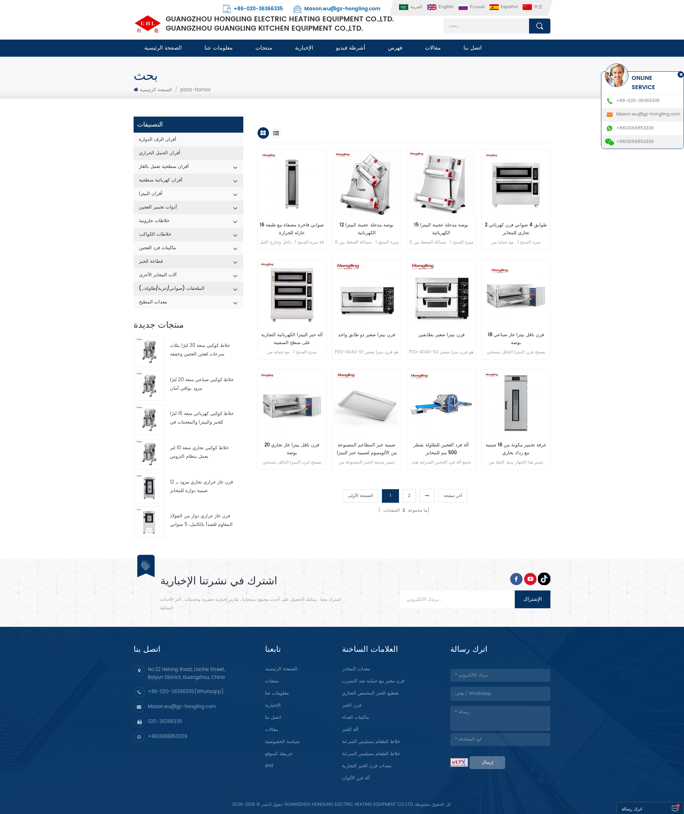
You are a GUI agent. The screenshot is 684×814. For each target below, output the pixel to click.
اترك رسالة (632, 809)
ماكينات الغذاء (355, 717)
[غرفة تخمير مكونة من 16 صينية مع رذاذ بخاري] (515, 403)
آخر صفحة (453, 495)
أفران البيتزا (150, 194)
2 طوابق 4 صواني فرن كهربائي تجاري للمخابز (516, 229)
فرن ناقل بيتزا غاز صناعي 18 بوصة (516, 339)
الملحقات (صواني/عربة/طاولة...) (171, 288)
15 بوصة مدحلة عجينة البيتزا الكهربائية (441, 229)
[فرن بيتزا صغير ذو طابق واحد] (366, 293)
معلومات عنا (218, 47)
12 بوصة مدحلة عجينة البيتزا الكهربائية (367, 229)
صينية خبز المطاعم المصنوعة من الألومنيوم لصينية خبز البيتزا (367, 449)
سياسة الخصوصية (282, 742)
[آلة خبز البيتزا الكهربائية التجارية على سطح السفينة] (292, 293)
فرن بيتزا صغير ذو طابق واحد (366, 335)
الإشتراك (532, 599)
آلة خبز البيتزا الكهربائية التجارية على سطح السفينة (292, 339)
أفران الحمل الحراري (159, 153)
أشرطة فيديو (350, 47)
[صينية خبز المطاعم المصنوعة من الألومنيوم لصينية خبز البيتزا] (366, 403)
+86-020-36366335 (258, 9)
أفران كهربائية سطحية (160, 180)
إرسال (487, 762)
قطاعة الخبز (151, 261)
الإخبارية (304, 47)
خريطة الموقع (278, 754)
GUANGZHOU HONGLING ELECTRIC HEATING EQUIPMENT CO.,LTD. (280, 24)
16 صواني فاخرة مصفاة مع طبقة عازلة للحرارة (292, 229)
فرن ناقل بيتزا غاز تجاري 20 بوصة (291, 449)
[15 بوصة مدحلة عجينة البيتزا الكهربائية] (441, 183)
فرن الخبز (351, 705)
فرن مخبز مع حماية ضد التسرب (373, 681)
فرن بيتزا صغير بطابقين (441, 335)
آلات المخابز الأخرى (158, 275)
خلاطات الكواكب (155, 234)
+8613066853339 (167, 737)
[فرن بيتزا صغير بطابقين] (441, 293)
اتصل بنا (472, 47)
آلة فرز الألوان (356, 778)
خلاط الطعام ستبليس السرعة (371, 742)
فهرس (395, 47)
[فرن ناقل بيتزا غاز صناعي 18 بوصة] (515, 293)
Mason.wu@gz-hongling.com (342, 9)
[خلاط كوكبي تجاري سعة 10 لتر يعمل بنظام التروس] (149, 454)
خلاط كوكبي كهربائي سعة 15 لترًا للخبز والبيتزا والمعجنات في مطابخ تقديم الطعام (202, 418)
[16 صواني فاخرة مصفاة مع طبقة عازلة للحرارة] (292, 183)
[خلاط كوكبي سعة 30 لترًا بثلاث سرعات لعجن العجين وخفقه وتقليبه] (149, 351)
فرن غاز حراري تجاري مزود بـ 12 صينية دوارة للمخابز (201, 486)
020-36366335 (165, 722)
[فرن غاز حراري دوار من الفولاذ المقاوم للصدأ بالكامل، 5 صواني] (149, 522)
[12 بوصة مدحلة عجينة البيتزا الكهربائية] (366, 183)
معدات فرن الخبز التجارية (367, 766)
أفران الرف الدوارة (157, 139)
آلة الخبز (350, 729)
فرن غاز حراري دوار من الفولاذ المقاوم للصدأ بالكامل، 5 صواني (201, 520)
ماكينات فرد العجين (157, 248)
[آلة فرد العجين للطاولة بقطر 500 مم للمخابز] (441, 403)
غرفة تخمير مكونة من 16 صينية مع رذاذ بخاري (516, 449)
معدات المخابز (356, 669)
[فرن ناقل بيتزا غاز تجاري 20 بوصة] (292, 403)
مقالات (433, 47)
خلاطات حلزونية (154, 221)
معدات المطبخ (153, 302)
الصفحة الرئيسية (163, 47)
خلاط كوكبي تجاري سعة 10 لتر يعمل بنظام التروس (199, 452)
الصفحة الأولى (360, 495)
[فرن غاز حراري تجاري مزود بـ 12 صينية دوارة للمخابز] (149, 488)
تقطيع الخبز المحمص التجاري (370, 693)
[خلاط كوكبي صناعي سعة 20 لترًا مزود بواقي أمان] (149, 385)
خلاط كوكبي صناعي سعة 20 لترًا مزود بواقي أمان (202, 384)
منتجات (263, 47)
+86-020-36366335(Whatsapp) (186, 692)
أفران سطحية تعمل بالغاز (164, 166)
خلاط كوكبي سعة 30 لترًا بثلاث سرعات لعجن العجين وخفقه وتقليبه (200, 350)
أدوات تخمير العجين (158, 207)
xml (269, 766)
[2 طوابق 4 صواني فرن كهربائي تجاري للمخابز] (515, 183)
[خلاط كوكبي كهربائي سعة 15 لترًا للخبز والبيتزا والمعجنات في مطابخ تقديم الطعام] (149, 419)
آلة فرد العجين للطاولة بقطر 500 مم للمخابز (441, 449)
